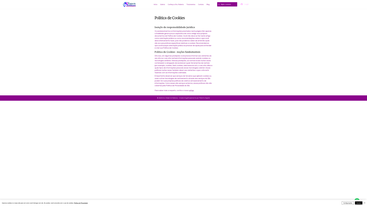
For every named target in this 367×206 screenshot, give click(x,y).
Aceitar (359, 203)
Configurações (347, 203)
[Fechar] (365, 202)
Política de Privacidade (81, 203)
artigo (191, 90)
